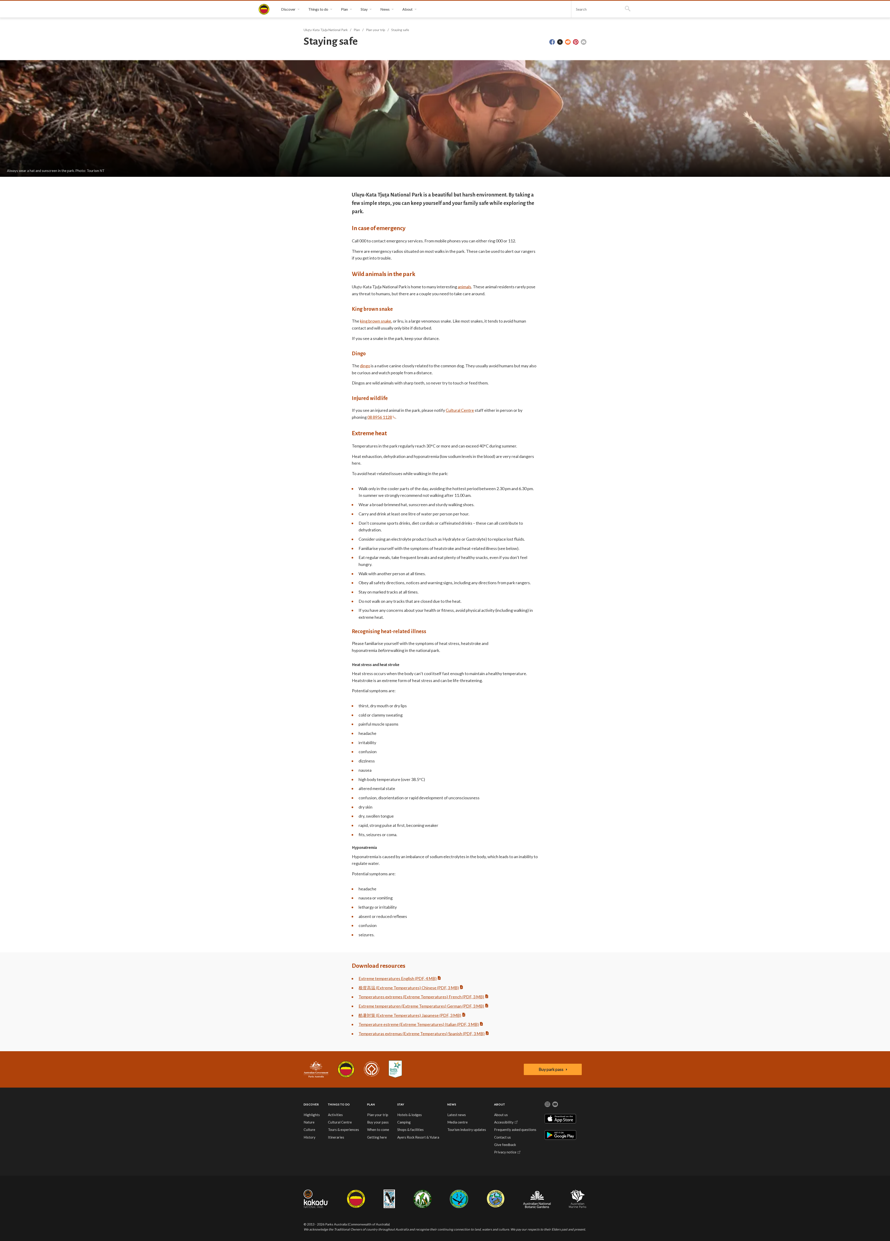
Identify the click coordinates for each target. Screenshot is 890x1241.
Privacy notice (505, 1152)
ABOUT (499, 1104)
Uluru (356, 1199)
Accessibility (504, 1122)
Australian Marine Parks (577, 1199)
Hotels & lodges (409, 1115)
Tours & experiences (343, 1129)
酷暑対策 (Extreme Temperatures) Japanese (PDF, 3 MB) (410, 1015)
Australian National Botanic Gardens (537, 1199)
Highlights (312, 1115)
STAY (400, 1104)
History (309, 1137)
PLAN (371, 1104)
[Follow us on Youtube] (555, 1104)
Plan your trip (375, 30)
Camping (404, 1122)
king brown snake (375, 321)
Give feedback (505, 1145)
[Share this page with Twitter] (560, 42)
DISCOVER (311, 1104)
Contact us (502, 1137)
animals (464, 286)
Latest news (456, 1115)
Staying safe (400, 30)
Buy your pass (378, 1122)
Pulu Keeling (495, 1199)
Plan (357, 30)
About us (501, 1115)
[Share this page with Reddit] (568, 42)
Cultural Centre (460, 410)
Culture (309, 1129)
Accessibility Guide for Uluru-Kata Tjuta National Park (395, 1069)
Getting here (377, 1137)
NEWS (451, 1104)
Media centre (457, 1122)
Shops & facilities (410, 1129)
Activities (335, 1115)
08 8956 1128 (379, 417)
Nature (309, 1122)
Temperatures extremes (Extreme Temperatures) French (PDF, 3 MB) (421, 996)
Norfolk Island (422, 1199)
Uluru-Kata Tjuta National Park (346, 1069)
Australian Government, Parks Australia (316, 1069)
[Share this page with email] (583, 42)
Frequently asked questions (515, 1129)
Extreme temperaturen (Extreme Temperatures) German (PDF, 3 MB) (421, 1006)
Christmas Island (459, 1199)
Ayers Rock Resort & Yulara (418, 1137)
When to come (378, 1129)
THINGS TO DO (339, 1104)
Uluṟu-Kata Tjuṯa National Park (264, 9)
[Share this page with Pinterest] (575, 42)
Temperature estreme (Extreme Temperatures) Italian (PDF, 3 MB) (419, 1024)
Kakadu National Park (316, 1199)
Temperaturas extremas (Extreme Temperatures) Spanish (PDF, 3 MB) (422, 1033)
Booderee (389, 1199)
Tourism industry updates (466, 1129)
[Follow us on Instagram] (547, 1104)
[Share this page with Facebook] (552, 42)
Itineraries (336, 1137)
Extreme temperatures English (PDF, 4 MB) (398, 978)
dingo (365, 365)
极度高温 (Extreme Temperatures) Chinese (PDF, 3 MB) (409, 987)
